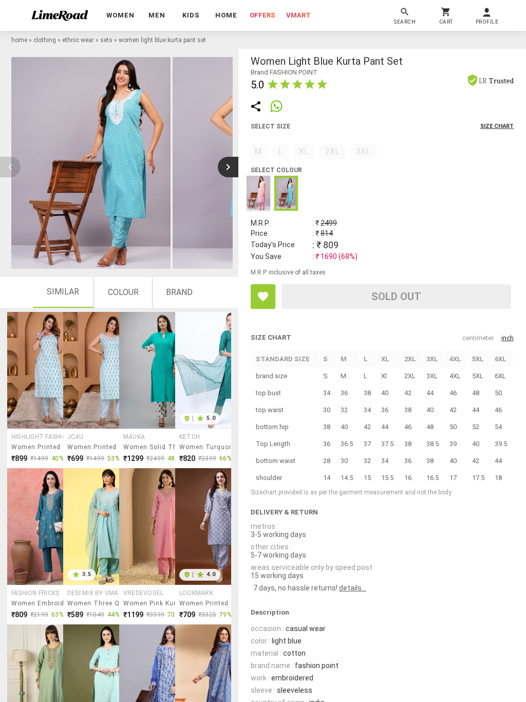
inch (507, 338)
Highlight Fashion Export (49, 436)
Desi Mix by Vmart (97, 593)
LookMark (196, 593)
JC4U (75, 436)
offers (262, 15)
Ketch (189, 436)
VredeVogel (143, 593)
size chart (497, 126)
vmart (298, 15)
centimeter (478, 338)
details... (352, 588)
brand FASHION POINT (284, 72)
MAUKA (134, 436)
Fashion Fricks (35, 593)
